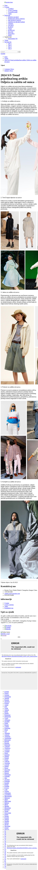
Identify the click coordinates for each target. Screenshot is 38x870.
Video (10, 13)
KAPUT (10, 27)
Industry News (8, 70)
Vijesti (6, 40)
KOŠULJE (11, 30)
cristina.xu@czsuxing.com (12, 593)
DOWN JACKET (13, 17)
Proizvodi (7, 15)
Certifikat (11, 8)
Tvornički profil (12, 12)
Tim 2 (10, 45)
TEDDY (10, 23)
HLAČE (10, 32)
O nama (6, 7)
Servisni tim (7, 42)
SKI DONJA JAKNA (14, 20)
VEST (10, 28)
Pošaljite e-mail (5, 634)
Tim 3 (10, 47)
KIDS (10, 35)
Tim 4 (10, 48)
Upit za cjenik (5, 619)
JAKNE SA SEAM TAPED (16, 22)
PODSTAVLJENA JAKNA (16, 18)
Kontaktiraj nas (8, 608)
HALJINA (11, 33)
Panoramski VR (12, 38)
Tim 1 (10, 43)
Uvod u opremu (12, 10)
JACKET (11, 25)
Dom (5, 5)
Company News (9, 69)
